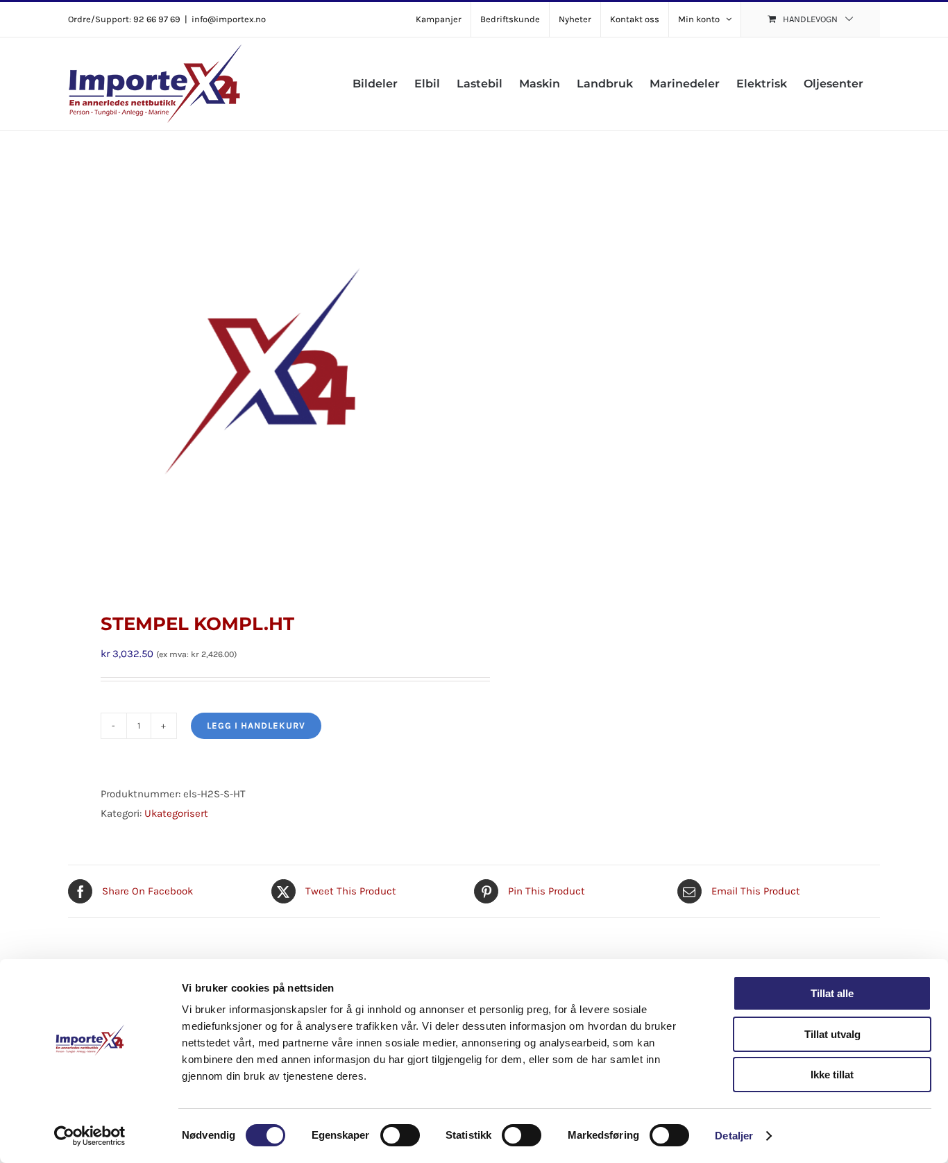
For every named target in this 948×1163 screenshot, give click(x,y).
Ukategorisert (176, 813)
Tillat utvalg (832, 1034)
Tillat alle (832, 993)
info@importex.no (229, 19)
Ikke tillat (832, 1074)
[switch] (400, 1135)
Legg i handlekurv (256, 725)
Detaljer (734, 1135)
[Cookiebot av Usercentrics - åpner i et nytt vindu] (90, 1136)
